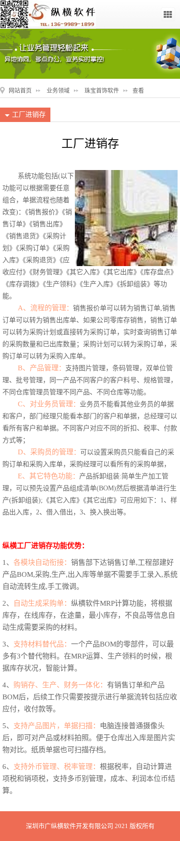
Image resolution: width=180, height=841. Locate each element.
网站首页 (20, 90)
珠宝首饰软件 (101, 90)
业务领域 (58, 90)
